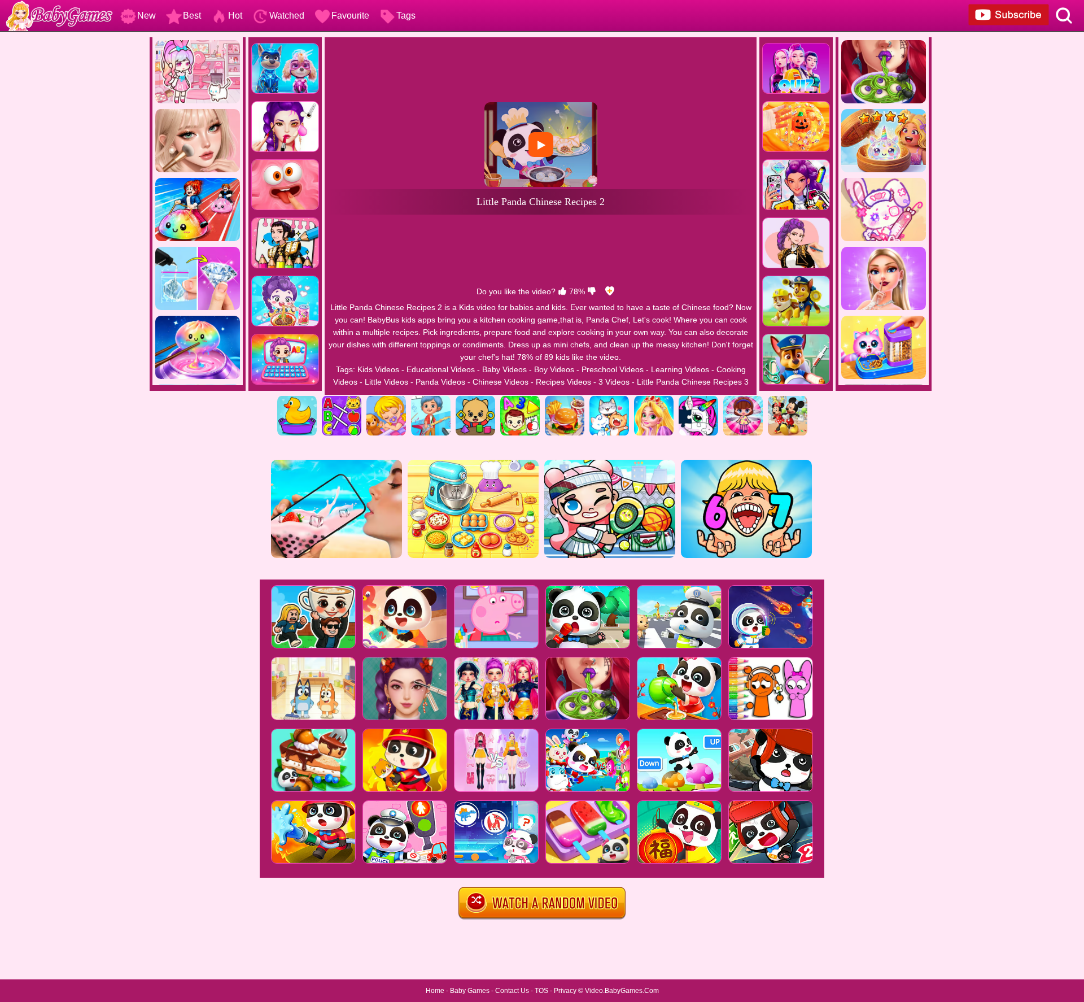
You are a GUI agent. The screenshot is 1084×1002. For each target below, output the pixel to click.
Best (192, 15)
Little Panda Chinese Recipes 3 (693, 381)
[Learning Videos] (520, 400)
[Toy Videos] (743, 400)
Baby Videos (504, 369)
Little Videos (386, 381)
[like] (562, 291)
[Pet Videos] (609, 400)
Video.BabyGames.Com (622, 991)
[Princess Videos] (653, 400)
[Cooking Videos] (564, 400)
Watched (286, 15)
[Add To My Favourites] (609, 291)
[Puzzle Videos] (698, 400)
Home (435, 991)
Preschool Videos (613, 369)
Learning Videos (680, 369)
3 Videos (614, 381)
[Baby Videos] (386, 400)
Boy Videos (554, 369)
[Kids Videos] (297, 400)
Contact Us (512, 991)
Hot (235, 15)
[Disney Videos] (787, 400)
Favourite (350, 15)
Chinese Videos (500, 381)
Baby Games (469, 991)
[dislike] (591, 291)
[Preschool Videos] (475, 400)
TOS (541, 991)
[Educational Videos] (341, 400)
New (146, 15)
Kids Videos (378, 369)
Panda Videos (440, 381)
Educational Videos (440, 369)
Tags (406, 15)
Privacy (565, 991)
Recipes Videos (563, 381)
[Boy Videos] (430, 400)
